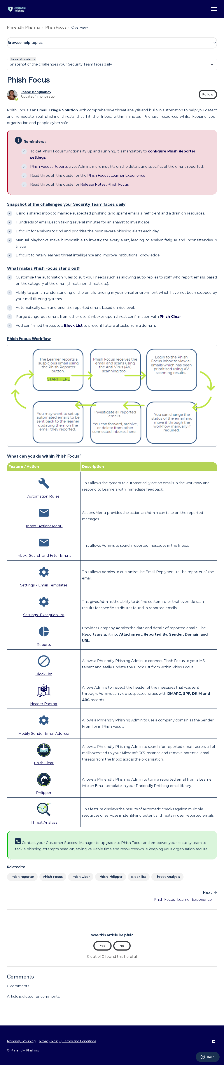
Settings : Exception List (43, 615)
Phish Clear (44, 763)
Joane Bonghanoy (36, 92)
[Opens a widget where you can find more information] (208, 1057)
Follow (207, 94)
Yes (102, 946)
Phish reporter (22, 877)
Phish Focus (55, 27)
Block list (138, 877)
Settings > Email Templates (43, 585)
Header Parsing (43, 704)
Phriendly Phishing (23, 27)
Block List (43, 674)
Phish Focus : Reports (49, 166)
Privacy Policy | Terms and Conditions (67, 1041)
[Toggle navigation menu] (214, 9)
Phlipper (43, 793)
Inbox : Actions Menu (44, 526)
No (122, 946)
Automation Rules (43, 496)
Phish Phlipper (110, 877)
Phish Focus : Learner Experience (116, 175)
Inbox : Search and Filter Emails (44, 555)
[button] (112, 42)
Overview (79, 27)
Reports (44, 645)
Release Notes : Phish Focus (104, 184)
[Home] (17, 9)
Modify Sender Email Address (43, 733)
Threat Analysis (44, 822)
